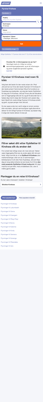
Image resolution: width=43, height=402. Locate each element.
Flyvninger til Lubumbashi (10, 208)
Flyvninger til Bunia (7, 223)
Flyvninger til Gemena (8, 234)
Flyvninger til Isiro (7, 246)
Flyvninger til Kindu (7, 231)
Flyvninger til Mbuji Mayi (9, 219)
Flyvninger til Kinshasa (9, 204)
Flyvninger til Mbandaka (9, 242)
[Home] (6, 3)
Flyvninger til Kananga (8, 238)
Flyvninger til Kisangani (9, 215)
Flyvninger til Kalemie (8, 227)
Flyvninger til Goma (8, 211)
